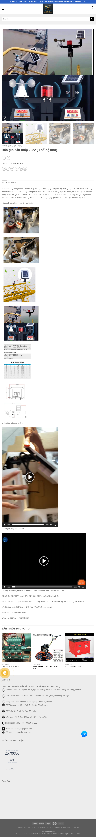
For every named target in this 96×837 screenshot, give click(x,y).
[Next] (89, 75)
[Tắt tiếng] (51, 525)
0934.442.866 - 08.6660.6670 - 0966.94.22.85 (69, 1)
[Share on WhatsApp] (4, 169)
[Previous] (6, 75)
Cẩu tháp (13, 163)
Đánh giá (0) (13, 183)
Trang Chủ (21, 827)
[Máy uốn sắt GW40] (79, 647)
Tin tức (50, 827)
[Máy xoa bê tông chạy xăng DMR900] (48, 647)
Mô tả (4, 183)
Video (57, 827)
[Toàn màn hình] (55, 525)
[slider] (28, 524)
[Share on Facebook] (8, 169)
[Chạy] (5, 525)
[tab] (4, 183)
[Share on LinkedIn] (25, 169)
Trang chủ (6, 146)
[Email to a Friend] (16, 169)
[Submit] (92, 19)
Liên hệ (76, 827)
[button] (30, 477)
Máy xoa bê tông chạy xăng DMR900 (45, 668)
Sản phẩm (18, 146)
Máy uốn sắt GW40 (73, 667)
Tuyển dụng (66, 827)
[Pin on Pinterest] (21, 169)
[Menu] (3, 9)
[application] (30, 477)
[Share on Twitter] (12, 169)
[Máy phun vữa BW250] (16, 647)
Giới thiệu (32, 827)
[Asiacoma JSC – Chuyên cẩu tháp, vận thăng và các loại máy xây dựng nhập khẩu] (48, 9)
